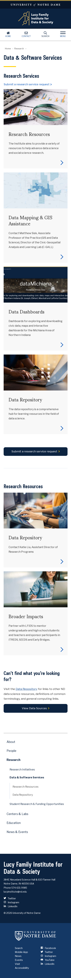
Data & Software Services (27, 777)
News (18, 956)
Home (8, 36)
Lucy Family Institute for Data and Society (36, 18)
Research (19, 48)
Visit (17, 963)
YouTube (49, 960)
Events (19, 960)
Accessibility (22, 967)
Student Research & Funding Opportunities (37, 804)
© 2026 (8, 913)
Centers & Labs (17, 814)
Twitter (11, 898)
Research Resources (25, 786)
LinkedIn (12, 906)
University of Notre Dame (35, 5)
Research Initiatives (22, 769)
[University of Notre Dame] (35, 936)
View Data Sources (34, 708)
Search (45, 36)
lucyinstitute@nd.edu (15, 891)
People (11, 750)
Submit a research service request (27, 84)
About (11, 742)
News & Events (17, 832)
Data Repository (26, 689)
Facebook (50, 948)
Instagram (13, 902)
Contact (26, 36)
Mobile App (21, 952)
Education (14, 823)
